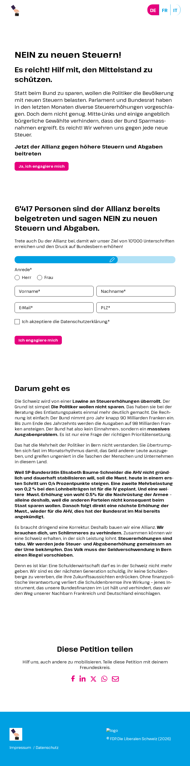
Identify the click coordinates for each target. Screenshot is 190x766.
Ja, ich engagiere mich (42, 166)
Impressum (20, 747)
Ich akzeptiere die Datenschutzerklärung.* (66, 321)
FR (165, 10)
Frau (48, 277)
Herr (26, 277)
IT (175, 10)
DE (153, 10)
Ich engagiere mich (38, 340)
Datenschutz (47, 747)
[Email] (115, 681)
